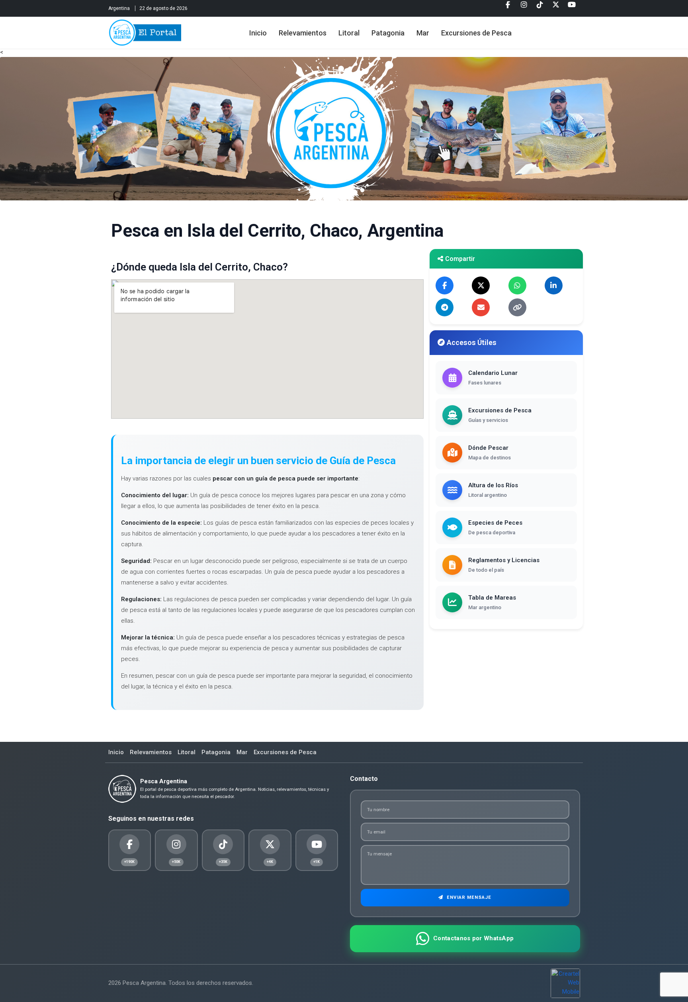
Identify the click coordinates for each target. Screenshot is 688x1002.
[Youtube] (571, 7)
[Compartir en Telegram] (444, 307)
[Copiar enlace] (517, 307)
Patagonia (388, 33)
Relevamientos (302, 33)
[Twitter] (555, 7)
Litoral (349, 33)
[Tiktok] (540, 7)
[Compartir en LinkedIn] (554, 285)
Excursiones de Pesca (476, 33)
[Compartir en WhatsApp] (517, 285)
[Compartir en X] (481, 285)
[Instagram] (524, 7)
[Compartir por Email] (481, 307)
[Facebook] (508, 7)
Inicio (258, 33)
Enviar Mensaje (468, 897)
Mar (422, 33)
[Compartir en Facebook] (444, 285)
